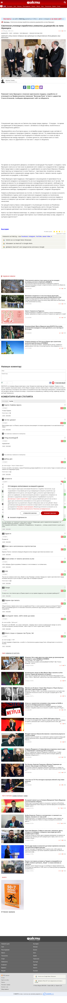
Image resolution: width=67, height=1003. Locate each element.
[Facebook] (24, 87)
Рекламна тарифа (5, 984)
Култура (7, 22)
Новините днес (5, 943)
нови (26, 796)
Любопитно (4, 961)
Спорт (58, 6)
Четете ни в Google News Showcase (47, 976)
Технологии (48, 6)
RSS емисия (6, 975)
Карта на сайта (5, 980)
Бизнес (33, 6)
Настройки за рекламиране (25, 507)
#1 (9, 465)
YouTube (39, 236)
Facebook (24, 236)
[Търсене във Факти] (65, 2)
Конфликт (4, 964)
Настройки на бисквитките (25, 509)
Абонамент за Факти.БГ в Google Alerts (19, 243)
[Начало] (33, 2)
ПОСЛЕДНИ (5, 401)
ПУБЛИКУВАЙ (60, 383)
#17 (10, 471)
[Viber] (41, 87)
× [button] (61, 484)
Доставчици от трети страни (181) (18, 499)
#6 (10, 413)
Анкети (35, 967)
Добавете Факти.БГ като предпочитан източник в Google (25, 247)
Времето (3, 967)
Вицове (3, 970)
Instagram (32, 236)
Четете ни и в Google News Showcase (18, 240)
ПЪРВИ (11, 401)
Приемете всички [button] (50, 513)
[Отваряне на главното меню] (1, 2)
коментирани (18, 796)
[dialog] (33, 501)
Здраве (35, 964)
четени (9, 796)
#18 (10, 580)
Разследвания (26, 6)
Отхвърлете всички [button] (30, 513)
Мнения (19, 6)
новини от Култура (12, 653)
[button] (17, 517)
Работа (3, 982)
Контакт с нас (4, 987)
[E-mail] (37, 87)
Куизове (35, 970)
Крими (54, 6)
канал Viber (46, 236)
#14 (9, 639)
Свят (15, 6)
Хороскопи (36, 958)
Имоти (38, 6)
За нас (3, 977)
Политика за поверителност (41, 509)
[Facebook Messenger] (32, 87)
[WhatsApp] (28, 87)
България (9, 6)
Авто (42, 6)
